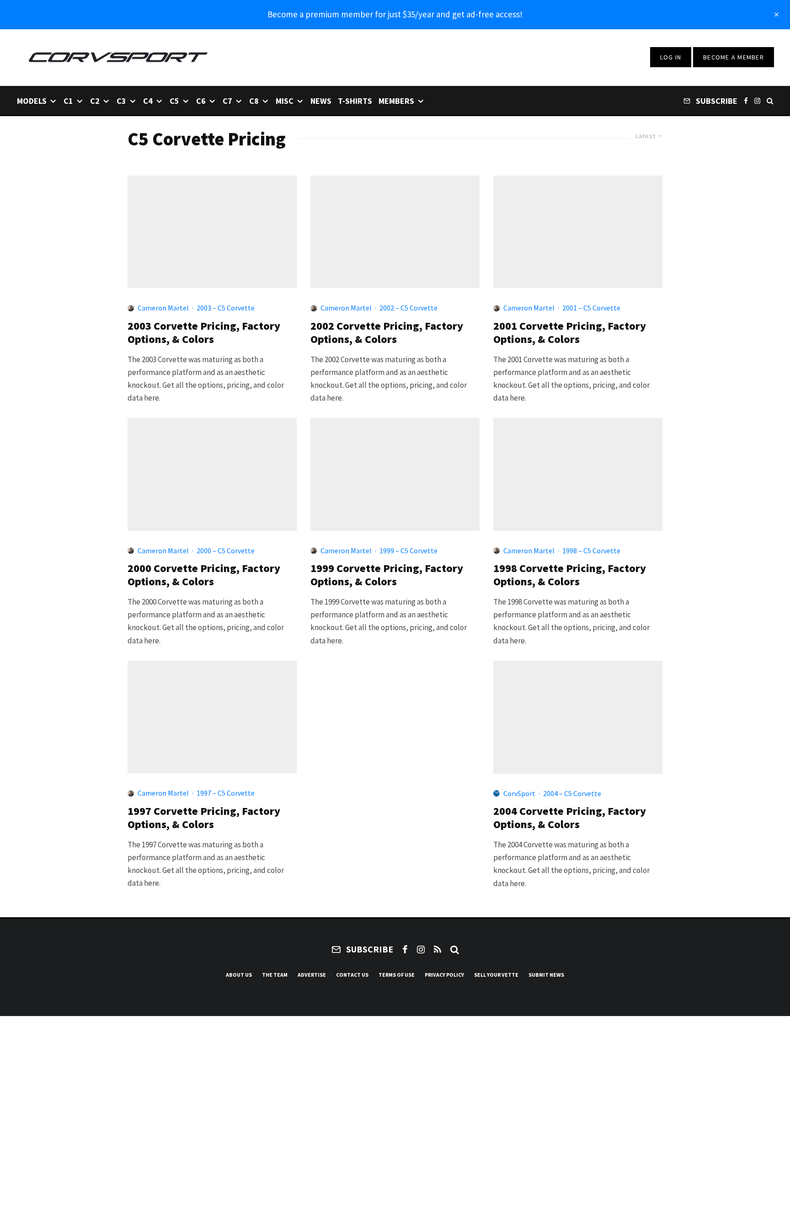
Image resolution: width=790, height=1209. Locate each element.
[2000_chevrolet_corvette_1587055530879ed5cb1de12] (212, 474)
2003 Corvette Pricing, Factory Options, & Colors (204, 333)
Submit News (546, 974)
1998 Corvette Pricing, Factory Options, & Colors (569, 575)
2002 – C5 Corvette (408, 307)
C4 (148, 101)
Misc (285, 101)
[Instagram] (757, 100)
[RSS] (437, 949)
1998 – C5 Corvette (591, 550)
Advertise (312, 974)
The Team (275, 974)
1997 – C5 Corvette (226, 792)
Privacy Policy (444, 974)
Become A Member (733, 57)
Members (396, 101)
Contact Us (352, 974)
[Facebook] (746, 100)
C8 (254, 101)
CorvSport (519, 793)
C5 (174, 101)
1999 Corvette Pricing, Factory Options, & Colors (386, 575)
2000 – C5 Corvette (226, 550)
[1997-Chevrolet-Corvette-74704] (212, 717)
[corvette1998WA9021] (577, 474)
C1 (68, 101)
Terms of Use (397, 974)
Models (32, 101)
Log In (671, 57)
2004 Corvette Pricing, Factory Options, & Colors (569, 818)
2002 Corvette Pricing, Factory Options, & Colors (386, 333)
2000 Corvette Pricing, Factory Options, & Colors (204, 575)
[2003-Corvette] (212, 232)
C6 (201, 101)
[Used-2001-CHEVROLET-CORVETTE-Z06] (577, 232)
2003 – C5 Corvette (226, 307)
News (320, 101)
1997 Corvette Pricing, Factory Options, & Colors (204, 818)
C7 (227, 101)
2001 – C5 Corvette (591, 307)
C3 (121, 101)
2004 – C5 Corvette (572, 793)
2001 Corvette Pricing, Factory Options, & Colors (569, 333)
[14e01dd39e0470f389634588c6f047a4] (577, 717)
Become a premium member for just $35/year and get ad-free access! (395, 14)
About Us (239, 974)
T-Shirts (355, 101)
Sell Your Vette (496, 974)
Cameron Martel (163, 307)
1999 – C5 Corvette (408, 550)
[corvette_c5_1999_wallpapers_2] (395, 474)
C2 (95, 101)
